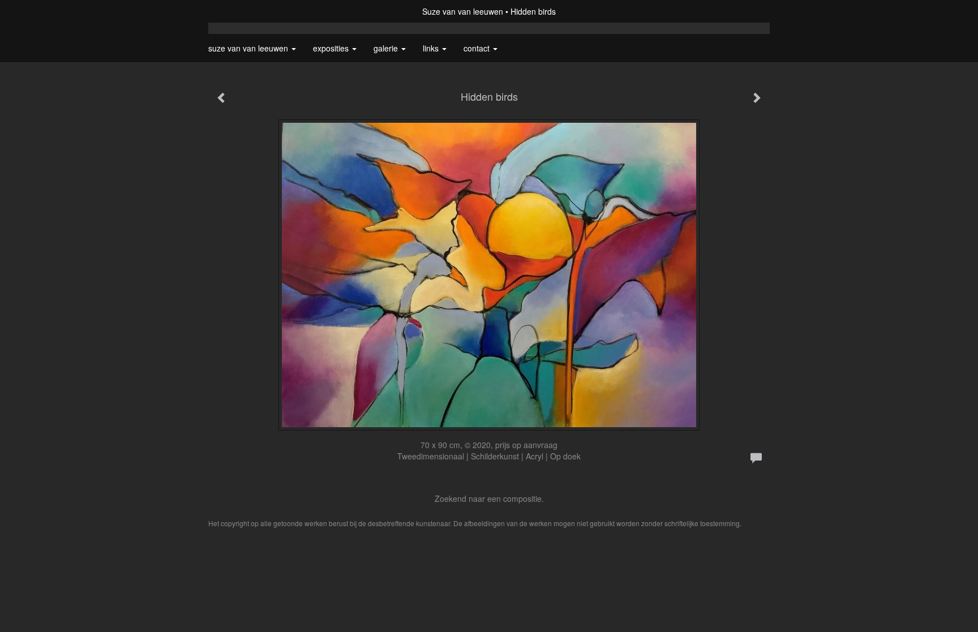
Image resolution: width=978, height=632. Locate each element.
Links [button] (432, 48)
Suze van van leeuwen (462, 11)
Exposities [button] (332, 48)
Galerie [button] (387, 48)
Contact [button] (478, 48)
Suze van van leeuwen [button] (249, 48)
